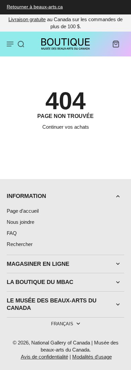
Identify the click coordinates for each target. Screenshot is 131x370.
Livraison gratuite (27, 19)
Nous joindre (20, 222)
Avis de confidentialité (44, 357)
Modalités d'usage (92, 357)
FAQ (12, 233)
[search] (20, 43)
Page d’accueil (23, 211)
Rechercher (20, 244)
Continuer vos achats (65, 127)
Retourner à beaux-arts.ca (35, 6)
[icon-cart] (115, 43)
